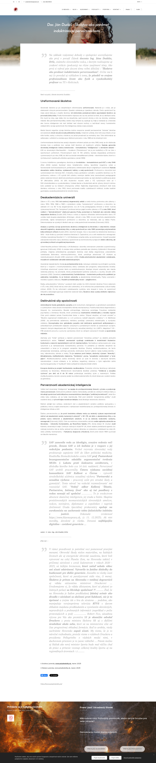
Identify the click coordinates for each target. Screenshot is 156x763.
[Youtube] (19, 1)
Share (45, 675)
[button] (129, 9)
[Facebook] (14, 1)
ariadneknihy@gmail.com (32, 2)
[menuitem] (66, 9)
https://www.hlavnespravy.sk (64, 517)
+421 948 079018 (47, 2)
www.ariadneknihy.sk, (63, 664)
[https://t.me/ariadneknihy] (16, 1)
